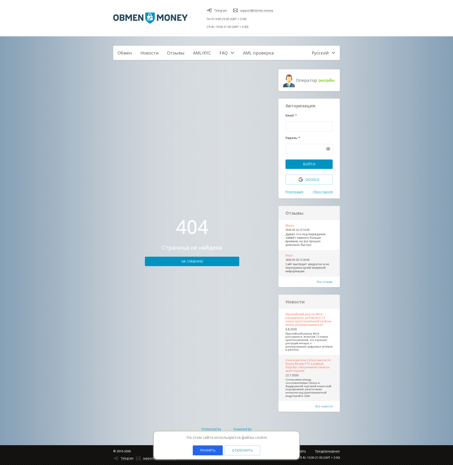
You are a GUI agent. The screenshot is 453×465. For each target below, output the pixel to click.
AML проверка (258, 53)
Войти (309, 164)
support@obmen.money (256, 10)
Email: (291, 115)
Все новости (324, 406)
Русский (320, 53)
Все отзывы (325, 282)
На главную (192, 261)
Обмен (124, 53)
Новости (149, 53)
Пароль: (292, 138)
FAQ (223, 53)
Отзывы (176, 53)
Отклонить (242, 450)
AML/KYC (202, 53)
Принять (208, 450)
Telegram (220, 10)
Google (312, 179)
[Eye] (328, 149)
